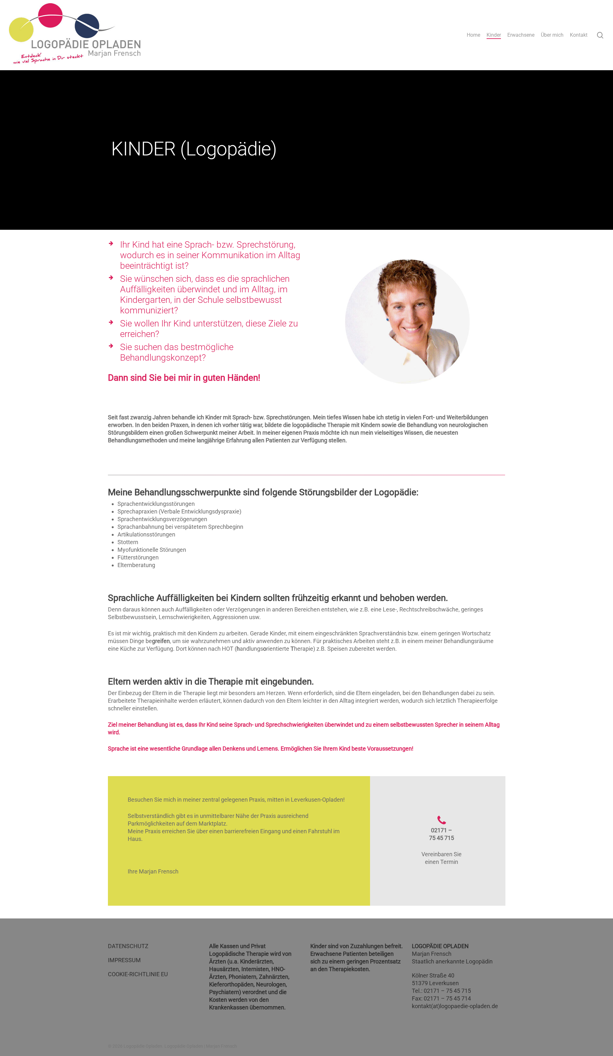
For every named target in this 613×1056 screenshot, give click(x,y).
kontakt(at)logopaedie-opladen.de (455, 1006)
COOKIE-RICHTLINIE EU (138, 974)
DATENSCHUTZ (128, 946)
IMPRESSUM (124, 960)
